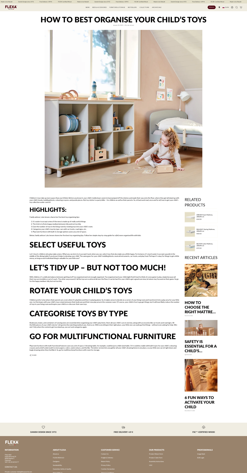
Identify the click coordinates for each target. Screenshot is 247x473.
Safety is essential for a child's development (201, 346)
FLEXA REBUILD (58, 458)
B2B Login (200, 458)
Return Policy (105, 461)
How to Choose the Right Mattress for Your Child (201, 307)
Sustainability (57, 465)
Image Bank (201, 454)
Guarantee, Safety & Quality (62, 469)
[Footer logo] (12, 443)
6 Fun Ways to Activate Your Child (199, 402)
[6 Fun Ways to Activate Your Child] (201, 375)
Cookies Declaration (108, 469)
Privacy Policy (105, 465)
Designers (56, 461)
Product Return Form (156, 454)
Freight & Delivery (107, 458)
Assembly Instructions (156, 461)
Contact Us (105, 454)
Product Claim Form (155, 458)
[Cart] (241, 7)
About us (56, 454)
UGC (150, 465)
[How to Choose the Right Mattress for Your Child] (201, 280)
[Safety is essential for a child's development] (201, 328)
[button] (99, 7)
